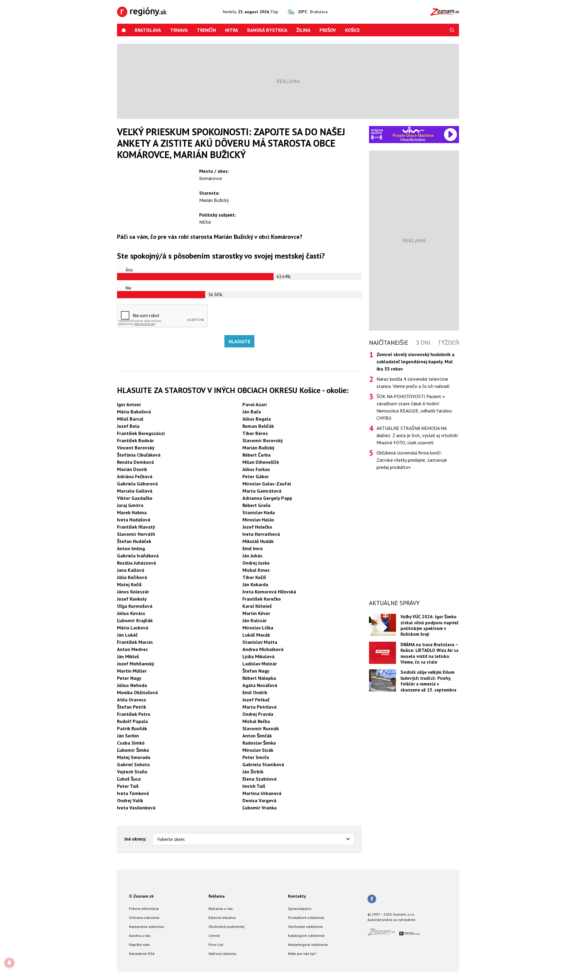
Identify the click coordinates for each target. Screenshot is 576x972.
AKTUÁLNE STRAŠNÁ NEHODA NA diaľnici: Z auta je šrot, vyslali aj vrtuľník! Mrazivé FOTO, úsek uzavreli (417, 435)
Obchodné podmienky (226, 926)
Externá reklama (222, 917)
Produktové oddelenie (306, 917)
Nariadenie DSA (141, 953)
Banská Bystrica (267, 30)
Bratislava (148, 30)
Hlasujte (239, 341)
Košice (352, 30)
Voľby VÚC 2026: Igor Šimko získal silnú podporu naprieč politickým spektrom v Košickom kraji (429, 625)
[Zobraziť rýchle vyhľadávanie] (452, 30)
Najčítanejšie (388, 342)
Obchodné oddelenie (305, 926)
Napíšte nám (139, 944)
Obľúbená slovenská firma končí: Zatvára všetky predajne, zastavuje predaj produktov (411, 460)
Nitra (231, 30)
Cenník (214, 935)
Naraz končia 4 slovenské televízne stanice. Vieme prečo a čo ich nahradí (413, 382)
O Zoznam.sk (141, 896)
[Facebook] (372, 899)
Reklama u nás (220, 908)
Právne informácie (144, 908)
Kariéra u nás (140, 935)
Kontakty (297, 896)
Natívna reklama (222, 953)
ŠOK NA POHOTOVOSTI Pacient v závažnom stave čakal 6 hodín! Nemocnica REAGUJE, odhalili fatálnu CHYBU (414, 407)
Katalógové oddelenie (306, 935)
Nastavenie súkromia (146, 926)
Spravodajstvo (299, 908)
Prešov (328, 30)
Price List (215, 944)
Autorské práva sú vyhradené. (392, 919)
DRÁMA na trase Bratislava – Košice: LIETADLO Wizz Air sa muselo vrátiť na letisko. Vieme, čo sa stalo (429, 653)
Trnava (179, 30)
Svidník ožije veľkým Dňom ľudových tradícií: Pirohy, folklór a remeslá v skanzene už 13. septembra (428, 680)
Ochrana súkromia (144, 917)
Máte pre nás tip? (302, 953)
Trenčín (206, 30)
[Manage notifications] (9, 963)
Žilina (303, 30)
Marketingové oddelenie (308, 944)
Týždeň (448, 342)
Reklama (216, 896)
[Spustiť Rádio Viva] (413, 130)
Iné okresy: (135, 839)
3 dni (423, 342)
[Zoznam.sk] (383, 934)
